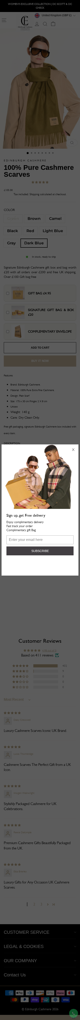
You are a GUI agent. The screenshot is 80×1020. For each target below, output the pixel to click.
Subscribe (40, 551)
